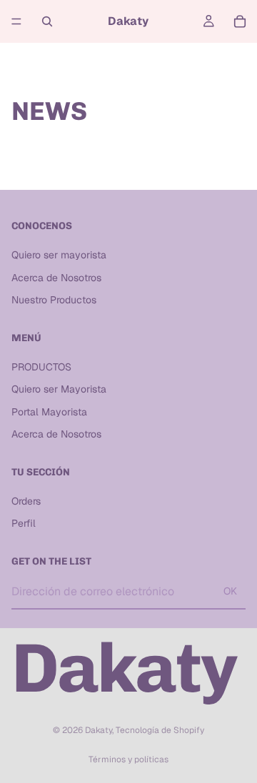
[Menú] (16, 21)
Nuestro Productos (53, 299)
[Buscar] (47, 21)
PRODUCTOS (41, 366)
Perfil (23, 523)
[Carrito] (240, 21)
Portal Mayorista (49, 411)
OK (230, 591)
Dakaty (98, 730)
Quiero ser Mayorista (58, 389)
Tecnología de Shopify (160, 730)
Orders (26, 500)
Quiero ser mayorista (58, 254)
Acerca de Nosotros (56, 277)
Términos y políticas (128, 759)
